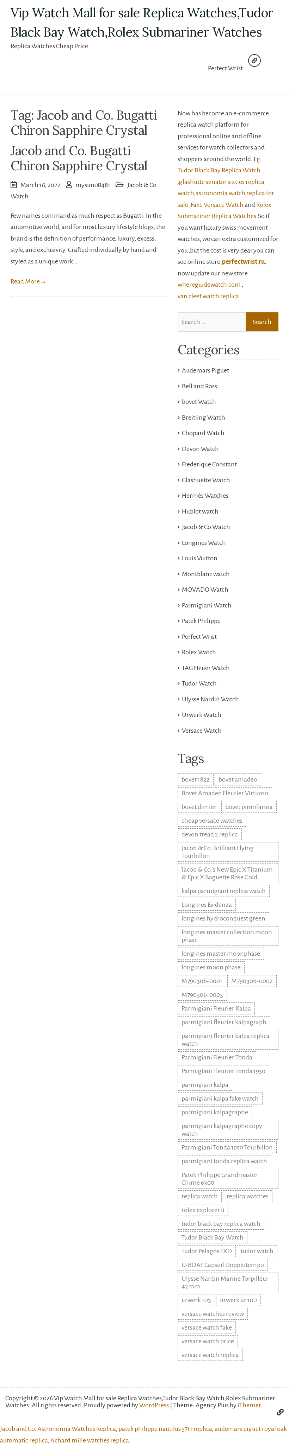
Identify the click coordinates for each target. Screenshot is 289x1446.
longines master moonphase (221, 953)
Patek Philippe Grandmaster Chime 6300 (220, 1178)
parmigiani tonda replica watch (224, 1161)
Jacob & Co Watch (206, 526)
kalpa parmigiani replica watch (224, 890)
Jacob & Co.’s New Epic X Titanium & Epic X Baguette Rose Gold (227, 873)
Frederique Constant (209, 464)
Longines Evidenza (207, 904)
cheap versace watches (212, 820)
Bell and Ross (199, 386)
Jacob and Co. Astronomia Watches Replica (58, 1428)
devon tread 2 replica (210, 834)
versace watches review (213, 1313)
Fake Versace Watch (217, 204)
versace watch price (208, 1341)
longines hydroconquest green (223, 918)
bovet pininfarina (249, 806)
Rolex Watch (199, 652)
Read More (29, 281)
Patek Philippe (201, 620)
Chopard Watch (203, 433)
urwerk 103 (196, 1300)
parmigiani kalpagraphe (215, 1112)
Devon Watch (200, 448)
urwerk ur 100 (238, 1300)
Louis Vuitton (199, 558)
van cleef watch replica (208, 296)
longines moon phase (211, 967)
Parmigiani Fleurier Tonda (217, 1057)
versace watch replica (210, 1354)
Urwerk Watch (201, 714)
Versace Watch (202, 730)
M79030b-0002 (252, 981)
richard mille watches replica (89, 1440)
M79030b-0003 (202, 994)
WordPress (154, 1405)
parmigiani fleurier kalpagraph (224, 1022)
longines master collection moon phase (227, 936)
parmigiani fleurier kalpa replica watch (226, 1039)
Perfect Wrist (225, 68)
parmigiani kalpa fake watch (220, 1098)
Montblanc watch (206, 574)
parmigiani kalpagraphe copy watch (222, 1129)
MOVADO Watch (205, 589)
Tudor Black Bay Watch (213, 1237)
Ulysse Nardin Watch (210, 699)
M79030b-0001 (202, 981)
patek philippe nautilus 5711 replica (165, 1428)
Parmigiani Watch (207, 605)
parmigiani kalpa (205, 1084)
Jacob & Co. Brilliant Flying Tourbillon (218, 852)
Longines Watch (204, 542)
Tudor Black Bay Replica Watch (219, 170)
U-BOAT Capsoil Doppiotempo (223, 1264)
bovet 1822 (196, 779)
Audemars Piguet (205, 370)
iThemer (249, 1405)
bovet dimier (199, 806)
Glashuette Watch (206, 480)
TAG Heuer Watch (206, 667)
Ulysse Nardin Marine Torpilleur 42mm (225, 1282)
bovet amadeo (238, 779)
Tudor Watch (199, 683)
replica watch (200, 1196)
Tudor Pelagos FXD (207, 1251)
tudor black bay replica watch (221, 1223)
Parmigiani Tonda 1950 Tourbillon (227, 1147)
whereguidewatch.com (209, 284)
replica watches (248, 1196)
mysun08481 (92, 185)
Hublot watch (200, 511)
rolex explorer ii (203, 1210)
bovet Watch (199, 401)
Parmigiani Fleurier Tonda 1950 (223, 1071)
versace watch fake (207, 1327)
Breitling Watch (203, 417)
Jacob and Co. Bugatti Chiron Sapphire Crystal (79, 158)
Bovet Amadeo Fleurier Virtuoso (225, 793)
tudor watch (257, 1251)
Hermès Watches (205, 495)
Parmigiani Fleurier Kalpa (216, 1008)
